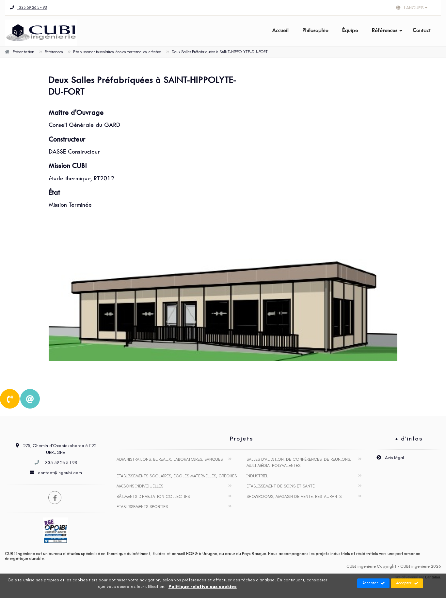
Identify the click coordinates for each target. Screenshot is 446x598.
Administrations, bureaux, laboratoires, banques (170, 459)
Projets (241, 438)
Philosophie (315, 30)
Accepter (370, 583)
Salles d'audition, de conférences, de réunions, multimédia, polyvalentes (299, 462)
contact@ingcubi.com (60, 472)
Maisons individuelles (140, 486)
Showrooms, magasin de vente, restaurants (294, 496)
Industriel (257, 475)
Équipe (350, 30)
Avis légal (394, 457)
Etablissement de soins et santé (281, 486)
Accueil (280, 30)
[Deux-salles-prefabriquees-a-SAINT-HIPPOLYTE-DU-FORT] (223, 297)
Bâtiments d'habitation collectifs (153, 496)
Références (384, 30)
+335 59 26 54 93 (32, 7)
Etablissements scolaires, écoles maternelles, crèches (177, 475)
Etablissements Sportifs (142, 506)
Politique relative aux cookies (202, 586)
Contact (422, 30)
